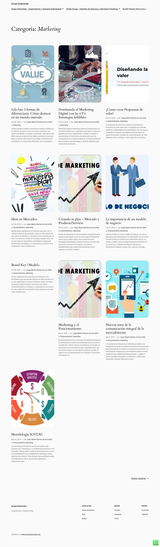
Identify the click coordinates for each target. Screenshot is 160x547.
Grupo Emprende (20, 3)
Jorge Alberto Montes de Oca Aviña (39, 122)
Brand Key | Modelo (25, 265)
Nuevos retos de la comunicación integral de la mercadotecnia (125, 329)
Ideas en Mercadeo (24, 219)
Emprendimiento (114, 121)
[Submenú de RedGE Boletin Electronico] (146, 9)
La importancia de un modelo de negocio (126, 221)
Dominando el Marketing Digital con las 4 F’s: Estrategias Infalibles (76, 113)
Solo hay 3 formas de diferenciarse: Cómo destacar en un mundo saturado (31, 113)
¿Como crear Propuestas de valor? (124, 111)
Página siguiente (140, 478)
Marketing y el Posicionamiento (70, 327)
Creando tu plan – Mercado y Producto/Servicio (79, 221)
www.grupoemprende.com (30, 534)
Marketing (17, 125)
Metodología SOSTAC (27, 435)
